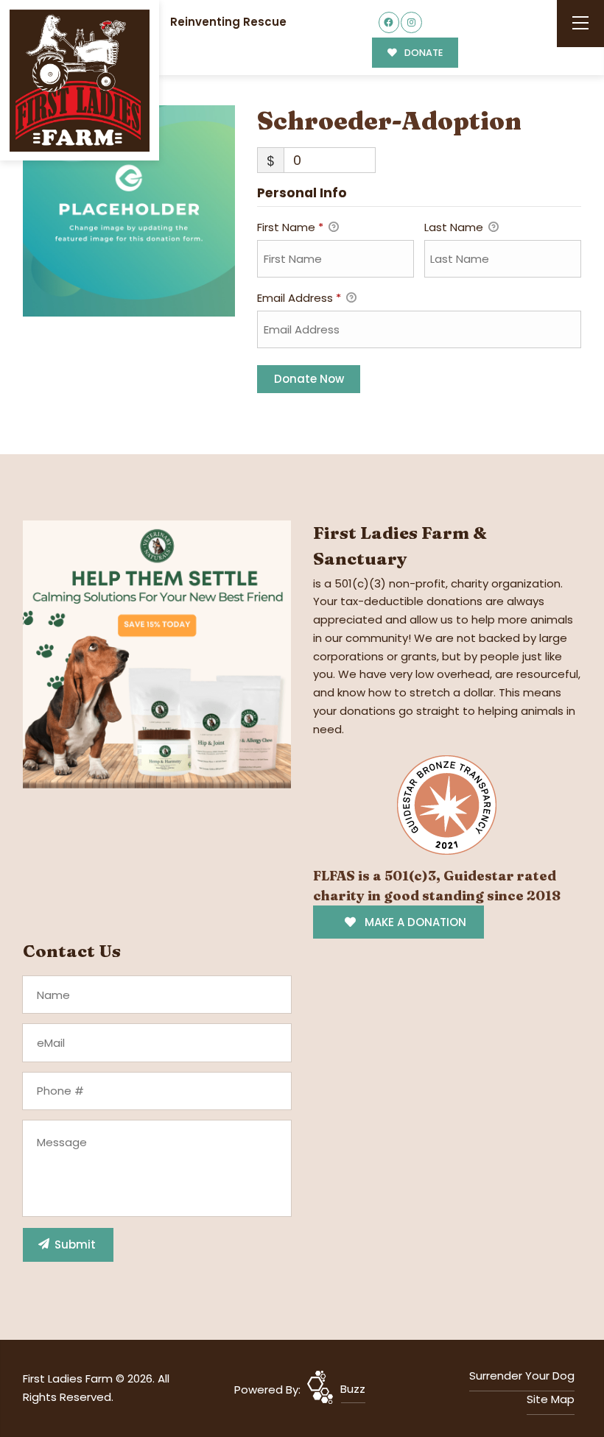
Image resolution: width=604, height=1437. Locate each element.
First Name (290, 227)
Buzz (352, 1389)
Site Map (551, 1399)
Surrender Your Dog (522, 1375)
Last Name (455, 227)
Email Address (299, 298)
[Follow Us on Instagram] (411, 22)
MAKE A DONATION (414, 922)
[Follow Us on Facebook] (389, 22)
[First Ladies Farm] (80, 81)
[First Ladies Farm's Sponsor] (157, 653)
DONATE (422, 52)
